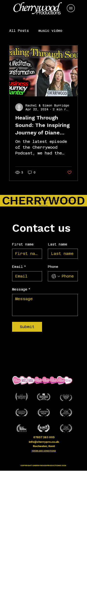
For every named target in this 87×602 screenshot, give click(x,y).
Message (21, 289)
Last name (57, 244)
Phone (53, 267)
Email (19, 267)
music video (50, 31)
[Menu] (71, 8)
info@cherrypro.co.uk (44, 441)
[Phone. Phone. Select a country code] (56, 276)
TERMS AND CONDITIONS (44, 451)
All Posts (19, 31)
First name (23, 244)
